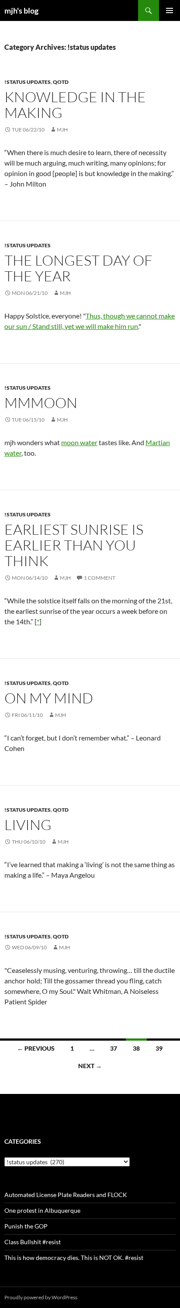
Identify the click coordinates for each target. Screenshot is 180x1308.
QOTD (61, 82)
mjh (62, 129)
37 (113, 1048)
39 (159, 1048)
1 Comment (99, 577)
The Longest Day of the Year (78, 268)
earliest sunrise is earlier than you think (73, 545)
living (28, 825)
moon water (79, 442)
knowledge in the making (75, 104)
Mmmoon (40, 403)
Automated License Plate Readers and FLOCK (65, 1194)
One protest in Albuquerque (42, 1210)
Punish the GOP (26, 1226)
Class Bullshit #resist (32, 1242)
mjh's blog (21, 10)
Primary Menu (169, 10)
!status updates (27, 82)
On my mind (48, 698)
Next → (90, 1065)
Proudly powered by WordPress (40, 1297)
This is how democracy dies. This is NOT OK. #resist (73, 1257)
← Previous (36, 1048)
